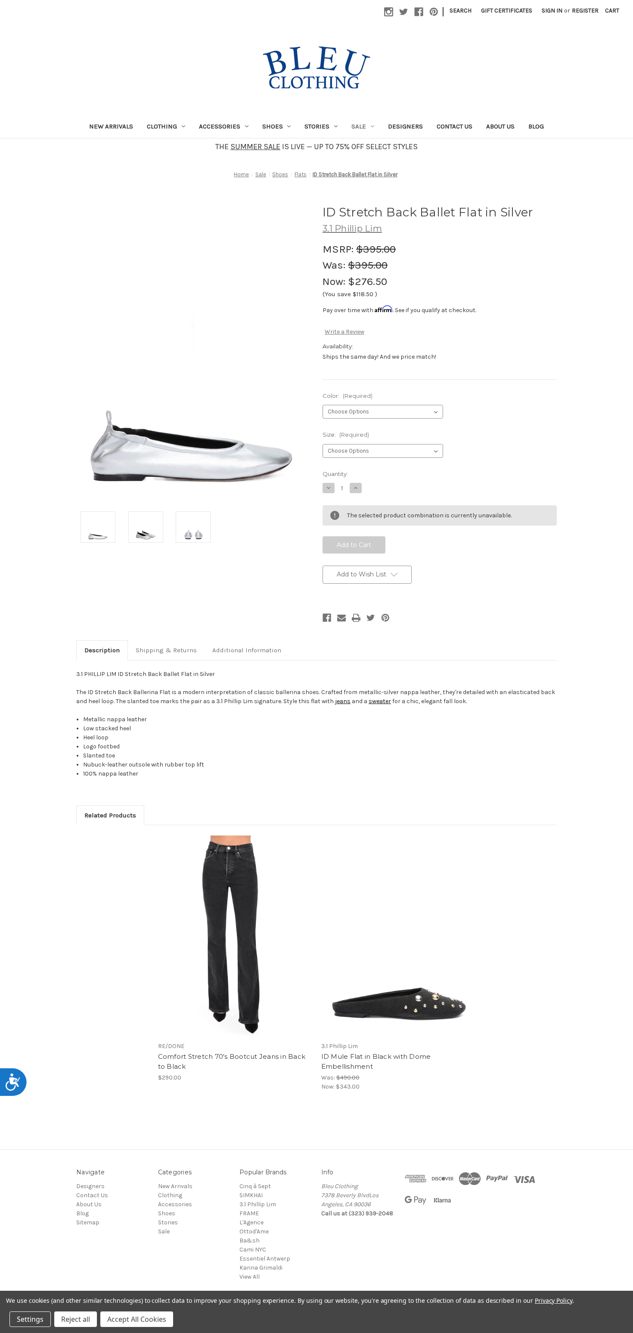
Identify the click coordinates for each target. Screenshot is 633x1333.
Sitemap (87, 1222)
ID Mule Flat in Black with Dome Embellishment (376, 1061)
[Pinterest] (385, 618)
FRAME (249, 1213)
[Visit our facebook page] (418, 11)
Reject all (75, 1319)
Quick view (227, 928)
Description (102, 650)
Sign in (552, 10)
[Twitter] (370, 618)
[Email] (341, 618)
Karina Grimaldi (260, 1267)
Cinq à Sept (255, 1186)
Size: (346, 434)
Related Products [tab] (110, 815)
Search (461, 10)
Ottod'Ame (254, 1231)
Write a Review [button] (344, 331)
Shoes (272, 126)
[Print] (356, 618)
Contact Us (454, 126)
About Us (500, 126)
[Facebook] (327, 618)
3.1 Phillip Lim (257, 1204)
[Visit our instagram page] (388, 11)
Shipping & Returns (166, 650)
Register (585, 10)
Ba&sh (249, 1240)
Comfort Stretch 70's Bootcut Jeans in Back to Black (232, 1061)
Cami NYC (252, 1249)
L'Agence (251, 1222)
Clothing (162, 126)
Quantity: (335, 473)
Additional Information (246, 650)
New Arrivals (111, 126)
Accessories (219, 126)
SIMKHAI (251, 1195)
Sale (358, 126)
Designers (405, 126)
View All (249, 1276)
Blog (536, 126)
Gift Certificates (506, 10)
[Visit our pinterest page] (433, 11)
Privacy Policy (553, 1300)
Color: (347, 395)
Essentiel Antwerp (264, 1258)
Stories (316, 126)
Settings (30, 1319)
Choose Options (235, 943)
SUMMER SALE (255, 146)
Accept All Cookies (136, 1319)
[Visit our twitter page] (403, 11)
